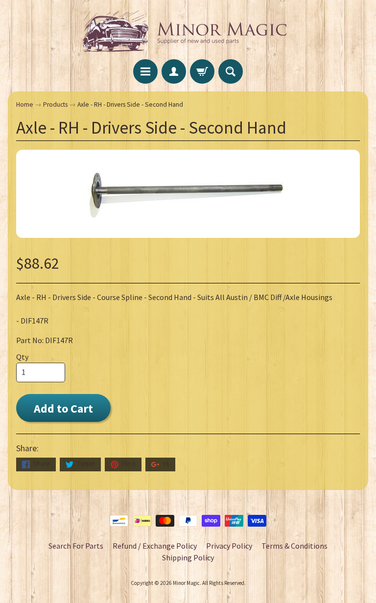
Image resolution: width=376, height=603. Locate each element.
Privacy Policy (229, 546)
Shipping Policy (188, 557)
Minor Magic (186, 583)
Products (55, 104)
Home (24, 104)
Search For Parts (75, 546)
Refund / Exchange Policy (155, 546)
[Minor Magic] (188, 31)
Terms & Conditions (294, 546)
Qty (22, 357)
